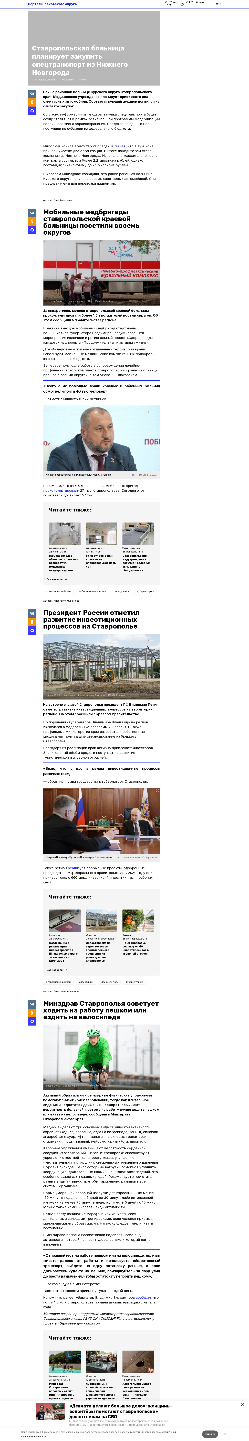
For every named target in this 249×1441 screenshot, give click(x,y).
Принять (210, 1434)
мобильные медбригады (92, 591)
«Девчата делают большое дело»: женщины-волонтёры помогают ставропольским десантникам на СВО (120, 1411)
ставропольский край (58, 591)
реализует (76, 868)
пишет (120, 146)
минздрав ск (122, 591)
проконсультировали (61, 490)
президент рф (109, 982)
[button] (50, 1411)
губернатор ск (145, 591)
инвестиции (86, 982)
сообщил (143, 1298)
